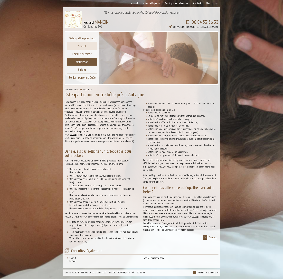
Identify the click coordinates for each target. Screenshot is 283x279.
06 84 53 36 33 (195, 24)
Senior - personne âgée (154, 257)
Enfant (72, 261)
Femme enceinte (82, 54)
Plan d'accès (212, 3)
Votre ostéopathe (151, 3)
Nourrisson (82, 62)
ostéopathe (75, 134)
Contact (213, 237)
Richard (96, 24)
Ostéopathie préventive (176, 3)
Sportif (72, 257)
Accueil (79, 89)
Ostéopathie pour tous (82, 38)
